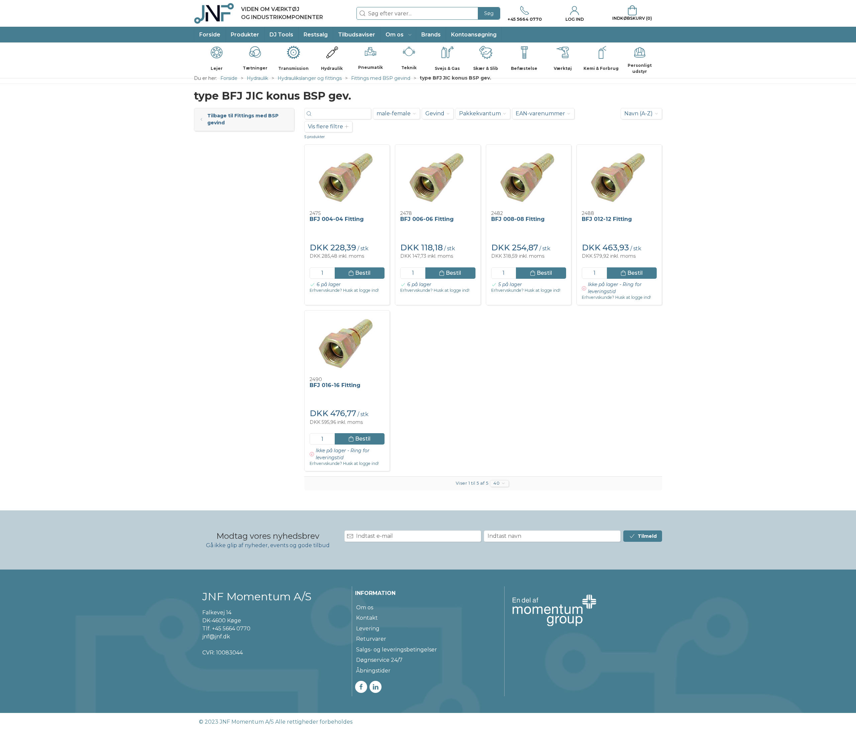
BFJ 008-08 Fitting (518, 219)
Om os (364, 607)
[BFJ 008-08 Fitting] (528, 178)
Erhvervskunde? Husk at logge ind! (344, 290)
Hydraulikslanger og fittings (310, 78)
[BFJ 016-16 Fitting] (347, 344)
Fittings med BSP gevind (380, 78)
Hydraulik (257, 78)
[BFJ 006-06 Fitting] (437, 178)
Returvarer (371, 639)
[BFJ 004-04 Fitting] (347, 178)
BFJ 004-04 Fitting (337, 219)
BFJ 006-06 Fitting (427, 219)
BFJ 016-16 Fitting (335, 385)
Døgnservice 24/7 (379, 660)
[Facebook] (361, 687)
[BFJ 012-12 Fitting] (619, 178)
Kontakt (367, 618)
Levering (368, 628)
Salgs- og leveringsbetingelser (396, 649)
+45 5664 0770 (231, 628)
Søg (489, 13)
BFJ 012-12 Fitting (607, 219)
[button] (398, 34)
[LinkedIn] (375, 687)
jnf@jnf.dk (216, 636)
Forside (228, 78)
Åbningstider (373, 670)
